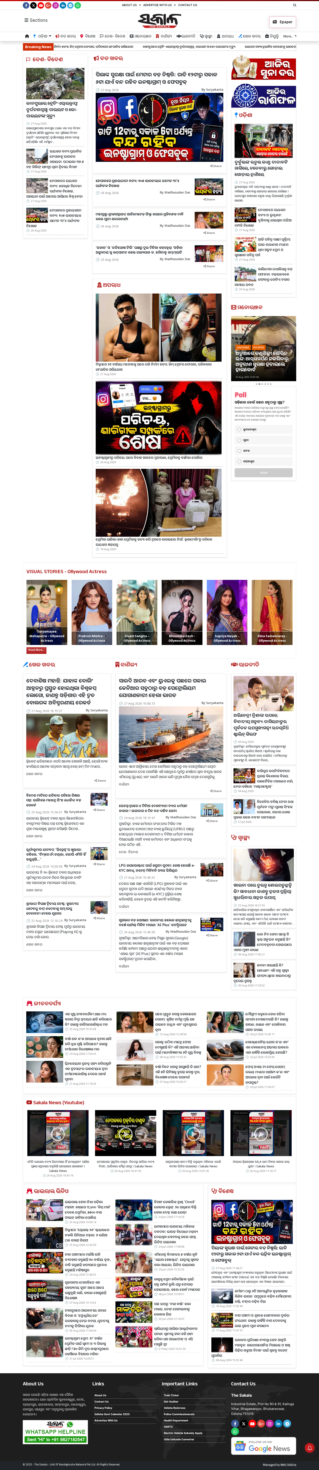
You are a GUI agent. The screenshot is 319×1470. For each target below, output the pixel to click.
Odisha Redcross (175, 1407)
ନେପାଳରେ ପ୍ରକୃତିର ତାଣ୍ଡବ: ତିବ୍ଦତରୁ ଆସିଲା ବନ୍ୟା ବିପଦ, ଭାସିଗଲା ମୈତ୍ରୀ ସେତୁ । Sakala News (125, 1164)
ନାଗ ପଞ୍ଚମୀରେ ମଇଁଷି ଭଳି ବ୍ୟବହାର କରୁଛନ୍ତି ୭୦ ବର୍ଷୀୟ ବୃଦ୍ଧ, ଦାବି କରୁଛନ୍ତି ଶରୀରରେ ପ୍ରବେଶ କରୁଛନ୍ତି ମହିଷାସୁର (88, 1262)
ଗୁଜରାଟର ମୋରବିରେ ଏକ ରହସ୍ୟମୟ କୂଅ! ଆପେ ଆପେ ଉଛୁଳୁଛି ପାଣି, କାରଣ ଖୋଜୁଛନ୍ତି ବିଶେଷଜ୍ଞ (85, 1290)
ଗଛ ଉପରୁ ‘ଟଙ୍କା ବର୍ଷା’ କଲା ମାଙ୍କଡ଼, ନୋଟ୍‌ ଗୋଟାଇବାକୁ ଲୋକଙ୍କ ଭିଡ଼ (172, 1309)
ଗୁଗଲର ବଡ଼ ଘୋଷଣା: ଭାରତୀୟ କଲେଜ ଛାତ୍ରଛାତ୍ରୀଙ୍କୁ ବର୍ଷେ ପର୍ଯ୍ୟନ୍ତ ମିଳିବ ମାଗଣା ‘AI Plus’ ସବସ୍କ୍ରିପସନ (155, 922)
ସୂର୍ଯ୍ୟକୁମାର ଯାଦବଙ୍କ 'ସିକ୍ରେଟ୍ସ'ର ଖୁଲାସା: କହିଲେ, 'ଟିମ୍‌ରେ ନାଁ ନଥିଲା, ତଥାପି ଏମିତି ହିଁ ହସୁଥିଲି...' (56, 854)
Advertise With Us (157, 5)
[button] (236, 351)
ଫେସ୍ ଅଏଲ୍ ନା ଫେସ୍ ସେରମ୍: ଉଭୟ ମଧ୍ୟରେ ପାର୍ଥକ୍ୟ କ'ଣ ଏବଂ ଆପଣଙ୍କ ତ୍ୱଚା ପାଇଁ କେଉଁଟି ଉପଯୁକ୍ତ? (267, 1074)
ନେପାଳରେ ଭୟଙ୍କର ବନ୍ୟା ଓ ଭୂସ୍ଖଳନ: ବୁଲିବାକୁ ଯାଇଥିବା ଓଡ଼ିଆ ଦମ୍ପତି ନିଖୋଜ (263, 217)
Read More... (36, 650)
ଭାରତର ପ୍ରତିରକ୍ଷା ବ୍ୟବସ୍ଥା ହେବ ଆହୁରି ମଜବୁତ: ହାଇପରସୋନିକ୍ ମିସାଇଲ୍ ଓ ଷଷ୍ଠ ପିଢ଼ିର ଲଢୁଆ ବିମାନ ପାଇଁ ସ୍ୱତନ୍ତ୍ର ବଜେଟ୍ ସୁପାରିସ (250, 1347)
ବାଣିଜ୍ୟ (166, 37)
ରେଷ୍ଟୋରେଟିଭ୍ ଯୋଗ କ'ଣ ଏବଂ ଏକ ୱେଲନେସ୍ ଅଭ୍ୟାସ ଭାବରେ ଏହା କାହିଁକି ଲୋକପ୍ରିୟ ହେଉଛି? (267, 1047)
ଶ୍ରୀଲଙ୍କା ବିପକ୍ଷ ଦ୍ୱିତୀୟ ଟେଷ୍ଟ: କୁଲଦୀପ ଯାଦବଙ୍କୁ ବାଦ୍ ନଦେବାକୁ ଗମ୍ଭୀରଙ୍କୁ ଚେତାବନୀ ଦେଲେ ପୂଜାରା (52, 908)
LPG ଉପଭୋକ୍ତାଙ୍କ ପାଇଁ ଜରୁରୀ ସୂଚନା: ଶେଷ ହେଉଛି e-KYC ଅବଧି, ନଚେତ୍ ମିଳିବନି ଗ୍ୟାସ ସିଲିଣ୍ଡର (157, 868)
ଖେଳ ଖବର (251, 37)
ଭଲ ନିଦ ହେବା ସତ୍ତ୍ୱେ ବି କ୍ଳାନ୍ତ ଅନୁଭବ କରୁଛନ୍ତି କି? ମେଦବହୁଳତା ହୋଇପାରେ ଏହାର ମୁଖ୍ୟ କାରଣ (262, 942)
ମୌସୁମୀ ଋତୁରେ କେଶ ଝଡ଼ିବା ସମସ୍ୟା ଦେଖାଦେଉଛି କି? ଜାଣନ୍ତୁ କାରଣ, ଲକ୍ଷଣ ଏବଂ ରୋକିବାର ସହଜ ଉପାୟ (266, 1022)
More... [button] (288, 37)
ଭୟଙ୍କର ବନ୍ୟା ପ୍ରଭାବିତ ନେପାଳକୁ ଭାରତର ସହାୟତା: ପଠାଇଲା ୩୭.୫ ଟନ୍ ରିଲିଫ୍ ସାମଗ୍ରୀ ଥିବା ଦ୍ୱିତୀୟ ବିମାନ (227, 46)
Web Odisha (288, 1465)
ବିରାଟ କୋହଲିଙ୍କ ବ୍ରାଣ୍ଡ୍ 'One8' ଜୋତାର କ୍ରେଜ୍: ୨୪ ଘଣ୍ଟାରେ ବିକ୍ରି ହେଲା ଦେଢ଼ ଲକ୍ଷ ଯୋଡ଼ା (175, 1207)
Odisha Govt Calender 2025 (112, 1414)
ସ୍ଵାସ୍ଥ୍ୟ (208, 37)
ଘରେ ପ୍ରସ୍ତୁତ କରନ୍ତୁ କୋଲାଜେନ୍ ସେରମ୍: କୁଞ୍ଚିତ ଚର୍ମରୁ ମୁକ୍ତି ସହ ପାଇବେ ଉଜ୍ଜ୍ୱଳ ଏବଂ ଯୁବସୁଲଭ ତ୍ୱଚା (176, 1022)
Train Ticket (171, 1395)
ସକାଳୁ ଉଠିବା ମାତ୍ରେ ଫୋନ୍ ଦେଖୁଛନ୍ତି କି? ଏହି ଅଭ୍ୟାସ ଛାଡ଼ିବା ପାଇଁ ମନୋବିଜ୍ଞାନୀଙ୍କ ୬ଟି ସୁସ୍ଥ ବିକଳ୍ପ (178, 1047)
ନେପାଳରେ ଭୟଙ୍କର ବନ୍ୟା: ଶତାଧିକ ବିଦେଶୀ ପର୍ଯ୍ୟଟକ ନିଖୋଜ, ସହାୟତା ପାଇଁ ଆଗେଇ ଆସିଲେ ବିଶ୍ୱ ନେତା (54, 188)
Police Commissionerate (179, 1414)
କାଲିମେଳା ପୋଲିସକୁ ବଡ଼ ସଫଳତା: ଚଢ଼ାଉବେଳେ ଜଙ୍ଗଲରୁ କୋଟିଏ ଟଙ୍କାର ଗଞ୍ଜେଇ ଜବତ (264, 277)
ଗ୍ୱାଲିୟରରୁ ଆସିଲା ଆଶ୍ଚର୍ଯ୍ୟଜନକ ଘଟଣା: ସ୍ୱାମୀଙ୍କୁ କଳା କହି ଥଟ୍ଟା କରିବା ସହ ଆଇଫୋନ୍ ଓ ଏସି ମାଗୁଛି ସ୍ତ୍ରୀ (175, 1336)
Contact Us (187, 5)
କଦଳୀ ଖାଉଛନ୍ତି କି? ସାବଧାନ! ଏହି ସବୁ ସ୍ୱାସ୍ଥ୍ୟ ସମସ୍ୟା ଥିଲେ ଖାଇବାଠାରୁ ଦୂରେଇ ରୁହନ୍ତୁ (262, 973)
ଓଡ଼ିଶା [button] (42, 37)
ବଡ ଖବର (67, 37)
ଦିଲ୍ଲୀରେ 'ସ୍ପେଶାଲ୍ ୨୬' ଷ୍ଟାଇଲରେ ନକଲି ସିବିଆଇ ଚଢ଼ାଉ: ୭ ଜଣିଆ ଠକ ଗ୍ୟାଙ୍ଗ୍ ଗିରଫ (87, 1235)
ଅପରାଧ (227, 37)
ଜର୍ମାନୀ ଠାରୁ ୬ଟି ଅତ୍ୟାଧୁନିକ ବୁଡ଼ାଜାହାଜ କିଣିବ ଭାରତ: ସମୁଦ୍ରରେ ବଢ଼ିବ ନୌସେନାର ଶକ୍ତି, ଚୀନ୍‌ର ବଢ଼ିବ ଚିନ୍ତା (263, 1296)
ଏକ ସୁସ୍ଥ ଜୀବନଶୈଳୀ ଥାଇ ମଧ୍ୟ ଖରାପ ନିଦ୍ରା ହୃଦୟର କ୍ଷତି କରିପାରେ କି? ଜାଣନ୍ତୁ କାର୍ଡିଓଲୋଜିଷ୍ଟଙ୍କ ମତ (88, 1019)
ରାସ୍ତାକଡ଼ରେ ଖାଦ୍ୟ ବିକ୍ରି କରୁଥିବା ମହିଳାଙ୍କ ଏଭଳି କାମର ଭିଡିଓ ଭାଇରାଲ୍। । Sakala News (193, 1164)
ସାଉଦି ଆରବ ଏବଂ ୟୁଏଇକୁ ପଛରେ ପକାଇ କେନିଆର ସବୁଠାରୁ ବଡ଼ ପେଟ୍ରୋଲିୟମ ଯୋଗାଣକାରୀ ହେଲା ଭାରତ (162, 688)
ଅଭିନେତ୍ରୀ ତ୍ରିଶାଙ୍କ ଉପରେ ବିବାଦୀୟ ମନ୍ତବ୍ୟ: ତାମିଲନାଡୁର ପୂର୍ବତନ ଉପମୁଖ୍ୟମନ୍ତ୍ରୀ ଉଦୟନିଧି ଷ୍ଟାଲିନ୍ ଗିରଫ (261, 725)
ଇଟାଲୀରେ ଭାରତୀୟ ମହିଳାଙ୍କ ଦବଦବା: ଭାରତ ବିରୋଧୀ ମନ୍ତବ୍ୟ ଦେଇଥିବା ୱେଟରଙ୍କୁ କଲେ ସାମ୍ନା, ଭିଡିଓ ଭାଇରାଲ (176, 1234)
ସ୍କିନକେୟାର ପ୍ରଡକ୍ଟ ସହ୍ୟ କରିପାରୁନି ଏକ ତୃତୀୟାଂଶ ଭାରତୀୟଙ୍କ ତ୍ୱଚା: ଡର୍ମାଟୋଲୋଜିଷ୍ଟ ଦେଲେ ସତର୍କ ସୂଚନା (88, 1071)
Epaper (286, 22)
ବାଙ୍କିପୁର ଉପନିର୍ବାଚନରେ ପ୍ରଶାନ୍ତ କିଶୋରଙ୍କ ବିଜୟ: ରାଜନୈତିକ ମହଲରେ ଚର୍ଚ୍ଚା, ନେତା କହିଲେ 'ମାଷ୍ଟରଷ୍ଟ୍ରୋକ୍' (263, 778)
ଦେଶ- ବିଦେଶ (114, 37)
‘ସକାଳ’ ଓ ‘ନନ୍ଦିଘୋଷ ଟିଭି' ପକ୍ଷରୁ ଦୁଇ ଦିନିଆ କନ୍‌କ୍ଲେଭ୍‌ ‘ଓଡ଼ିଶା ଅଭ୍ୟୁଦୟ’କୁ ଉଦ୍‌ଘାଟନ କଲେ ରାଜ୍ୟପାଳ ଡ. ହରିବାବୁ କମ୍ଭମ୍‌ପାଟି (139, 250)
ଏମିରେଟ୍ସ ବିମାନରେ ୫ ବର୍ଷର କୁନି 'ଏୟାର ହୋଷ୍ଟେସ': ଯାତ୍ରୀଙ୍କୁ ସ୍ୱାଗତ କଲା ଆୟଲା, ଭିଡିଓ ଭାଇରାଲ (176, 1259)
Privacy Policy (103, 1407)
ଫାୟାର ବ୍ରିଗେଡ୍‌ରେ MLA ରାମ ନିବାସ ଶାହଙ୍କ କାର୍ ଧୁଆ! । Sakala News (261, 1164)
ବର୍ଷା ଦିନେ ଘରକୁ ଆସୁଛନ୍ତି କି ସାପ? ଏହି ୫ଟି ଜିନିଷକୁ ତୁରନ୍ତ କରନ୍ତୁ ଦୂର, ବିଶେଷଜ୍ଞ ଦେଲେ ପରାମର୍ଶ (178, 1072)
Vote (263, 472)
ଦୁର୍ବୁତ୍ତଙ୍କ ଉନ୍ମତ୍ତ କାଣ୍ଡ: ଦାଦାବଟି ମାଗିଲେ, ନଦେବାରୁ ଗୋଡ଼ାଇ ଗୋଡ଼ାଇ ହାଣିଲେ (261, 169)
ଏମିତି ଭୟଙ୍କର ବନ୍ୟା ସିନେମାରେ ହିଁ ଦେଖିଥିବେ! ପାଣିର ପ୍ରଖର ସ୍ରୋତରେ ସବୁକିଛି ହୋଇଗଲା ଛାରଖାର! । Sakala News (58, 1166)
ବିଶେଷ (89, 37)
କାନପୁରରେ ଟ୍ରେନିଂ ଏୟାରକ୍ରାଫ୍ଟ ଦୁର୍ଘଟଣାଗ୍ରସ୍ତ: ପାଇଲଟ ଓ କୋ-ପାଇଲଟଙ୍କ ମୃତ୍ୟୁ (107, 46)
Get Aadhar (171, 1401)
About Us (129, 5)
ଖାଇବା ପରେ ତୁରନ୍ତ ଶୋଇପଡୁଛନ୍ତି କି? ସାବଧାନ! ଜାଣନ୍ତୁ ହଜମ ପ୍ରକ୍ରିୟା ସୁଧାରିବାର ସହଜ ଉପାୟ (262, 892)
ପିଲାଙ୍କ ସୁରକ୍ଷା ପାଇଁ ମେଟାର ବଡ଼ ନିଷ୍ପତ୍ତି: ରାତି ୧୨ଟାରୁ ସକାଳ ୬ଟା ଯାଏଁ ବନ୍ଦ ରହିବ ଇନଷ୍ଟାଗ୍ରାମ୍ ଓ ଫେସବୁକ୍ (156, 78)
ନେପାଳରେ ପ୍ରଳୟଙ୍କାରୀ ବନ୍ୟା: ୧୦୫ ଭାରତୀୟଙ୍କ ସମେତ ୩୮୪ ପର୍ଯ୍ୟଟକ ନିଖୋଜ (53, 218)
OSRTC (168, 1426)
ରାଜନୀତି (188, 37)
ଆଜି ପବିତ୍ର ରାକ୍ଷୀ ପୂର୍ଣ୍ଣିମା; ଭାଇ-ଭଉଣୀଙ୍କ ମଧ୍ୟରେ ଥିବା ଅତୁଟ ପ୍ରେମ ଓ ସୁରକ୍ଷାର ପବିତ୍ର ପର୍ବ (263, 247)
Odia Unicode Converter (179, 1439)
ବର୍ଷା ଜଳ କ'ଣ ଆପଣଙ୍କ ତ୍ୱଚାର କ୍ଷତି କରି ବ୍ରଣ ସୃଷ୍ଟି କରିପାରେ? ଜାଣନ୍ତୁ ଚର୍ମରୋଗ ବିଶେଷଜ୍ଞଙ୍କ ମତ (88, 1044)
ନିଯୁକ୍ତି (274, 37)
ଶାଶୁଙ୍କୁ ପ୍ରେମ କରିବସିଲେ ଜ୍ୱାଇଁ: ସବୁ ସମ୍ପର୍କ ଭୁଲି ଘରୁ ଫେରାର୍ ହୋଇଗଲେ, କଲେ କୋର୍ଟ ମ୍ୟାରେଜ (177, 1284)
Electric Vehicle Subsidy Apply (183, 1433)
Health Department (176, 1420)
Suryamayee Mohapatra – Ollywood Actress (47, 636)
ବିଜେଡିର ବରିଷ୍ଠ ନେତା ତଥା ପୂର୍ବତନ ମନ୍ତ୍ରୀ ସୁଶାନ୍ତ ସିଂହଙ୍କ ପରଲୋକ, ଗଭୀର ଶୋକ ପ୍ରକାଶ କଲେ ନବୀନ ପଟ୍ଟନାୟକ (263, 809)
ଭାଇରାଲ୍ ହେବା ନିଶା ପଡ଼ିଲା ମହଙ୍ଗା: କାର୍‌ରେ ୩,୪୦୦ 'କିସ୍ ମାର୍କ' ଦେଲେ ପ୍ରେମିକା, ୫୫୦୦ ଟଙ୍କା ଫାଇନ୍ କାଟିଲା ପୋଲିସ (88, 1209)
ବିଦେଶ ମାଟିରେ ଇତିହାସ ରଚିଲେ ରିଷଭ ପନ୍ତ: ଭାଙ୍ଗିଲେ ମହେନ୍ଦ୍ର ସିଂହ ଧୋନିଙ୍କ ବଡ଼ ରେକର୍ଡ (53, 800)
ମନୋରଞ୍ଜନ (142, 37)
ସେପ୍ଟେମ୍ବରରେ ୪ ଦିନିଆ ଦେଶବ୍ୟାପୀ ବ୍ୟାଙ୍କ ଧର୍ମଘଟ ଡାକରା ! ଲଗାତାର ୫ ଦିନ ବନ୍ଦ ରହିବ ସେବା (153, 808)
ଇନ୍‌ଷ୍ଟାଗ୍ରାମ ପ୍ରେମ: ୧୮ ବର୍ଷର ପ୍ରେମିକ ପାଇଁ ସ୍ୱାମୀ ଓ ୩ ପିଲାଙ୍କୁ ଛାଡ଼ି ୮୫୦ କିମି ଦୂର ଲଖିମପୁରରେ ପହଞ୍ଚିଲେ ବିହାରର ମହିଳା (87, 1346)
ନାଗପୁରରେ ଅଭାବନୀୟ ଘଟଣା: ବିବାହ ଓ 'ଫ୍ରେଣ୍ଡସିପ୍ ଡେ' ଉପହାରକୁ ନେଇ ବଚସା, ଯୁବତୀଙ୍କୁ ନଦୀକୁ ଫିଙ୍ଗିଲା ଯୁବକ (87, 1318)
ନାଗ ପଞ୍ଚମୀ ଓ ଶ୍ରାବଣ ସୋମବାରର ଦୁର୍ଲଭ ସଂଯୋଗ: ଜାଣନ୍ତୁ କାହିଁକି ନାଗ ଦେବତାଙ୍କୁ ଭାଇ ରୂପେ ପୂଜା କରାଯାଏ (262, 1320)
